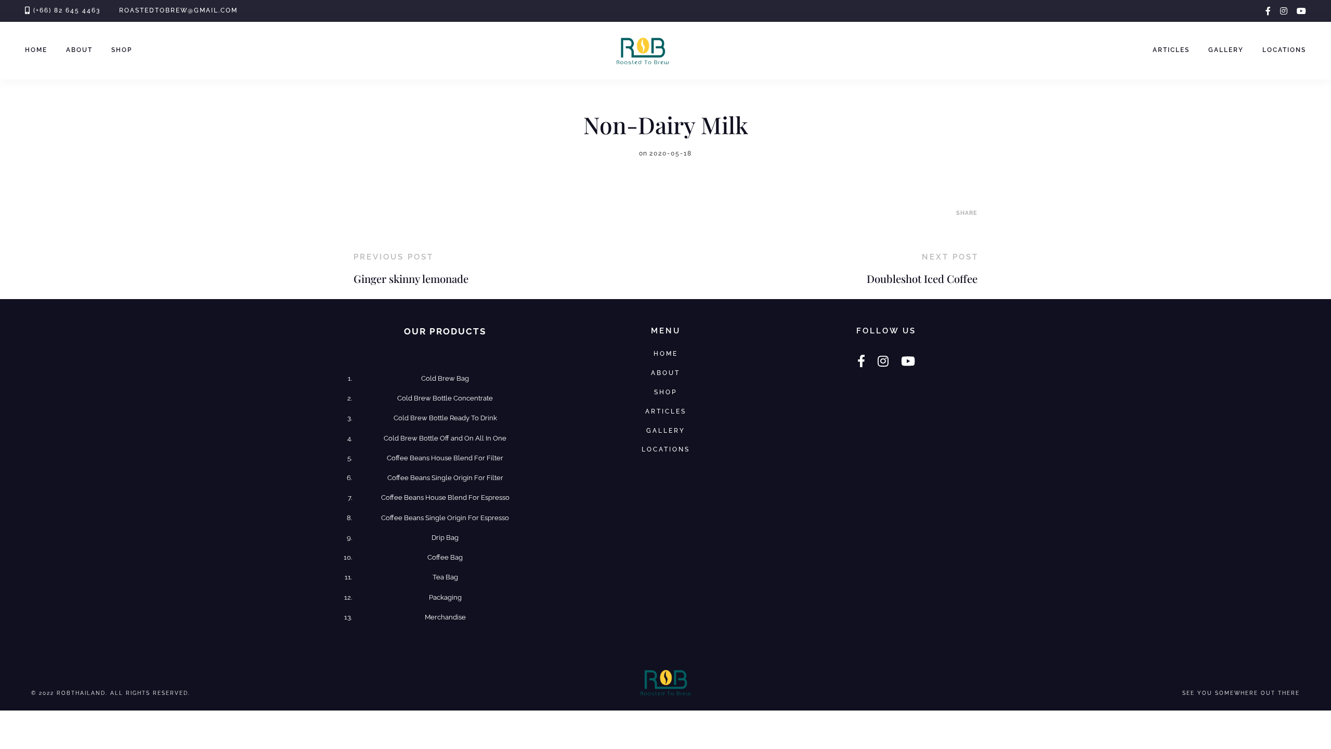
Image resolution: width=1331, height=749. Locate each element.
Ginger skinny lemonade (411, 279)
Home (36, 50)
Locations (1284, 50)
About (79, 50)
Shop (121, 50)
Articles (1171, 50)
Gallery (1226, 50)
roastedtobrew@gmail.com (178, 10)
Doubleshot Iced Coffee (922, 279)
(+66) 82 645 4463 (66, 10)
